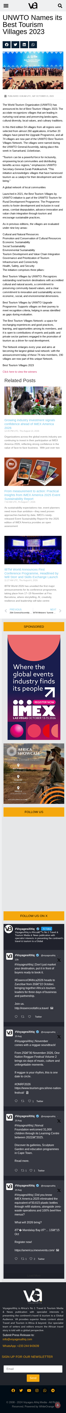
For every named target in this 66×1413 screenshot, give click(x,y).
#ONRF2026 (23, 1084)
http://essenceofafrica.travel (32, 1008)
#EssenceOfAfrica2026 (29, 980)
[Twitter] (21, 1390)
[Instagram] (36, 1390)
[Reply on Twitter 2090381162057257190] (17, 1170)
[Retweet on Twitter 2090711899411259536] (23, 1017)
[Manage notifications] (58, 1405)
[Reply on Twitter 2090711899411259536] (17, 1017)
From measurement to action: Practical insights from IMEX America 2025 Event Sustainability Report (32, 494)
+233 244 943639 (28, 1345)
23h (17, 959)
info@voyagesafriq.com (17, 1339)
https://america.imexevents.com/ (34, 1250)
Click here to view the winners (20, 371)
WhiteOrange (46, 1406)
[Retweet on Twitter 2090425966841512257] (23, 1101)
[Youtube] (29, 1390)
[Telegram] (52, 1390)
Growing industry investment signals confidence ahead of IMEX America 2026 (29, 423)
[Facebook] (13, 1390)
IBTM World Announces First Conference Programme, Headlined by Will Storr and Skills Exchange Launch (31, 573)
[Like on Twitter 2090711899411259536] (30, 1017)
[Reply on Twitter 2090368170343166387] (17, 1259)
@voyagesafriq (48, 955)
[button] (60, 6)
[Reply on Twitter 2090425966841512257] (17, 1101)
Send (33, 1378)
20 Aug (18, 1036)
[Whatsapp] (44, 1390)
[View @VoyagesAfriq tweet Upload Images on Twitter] (51, 1008)
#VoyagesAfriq (25, 955)
